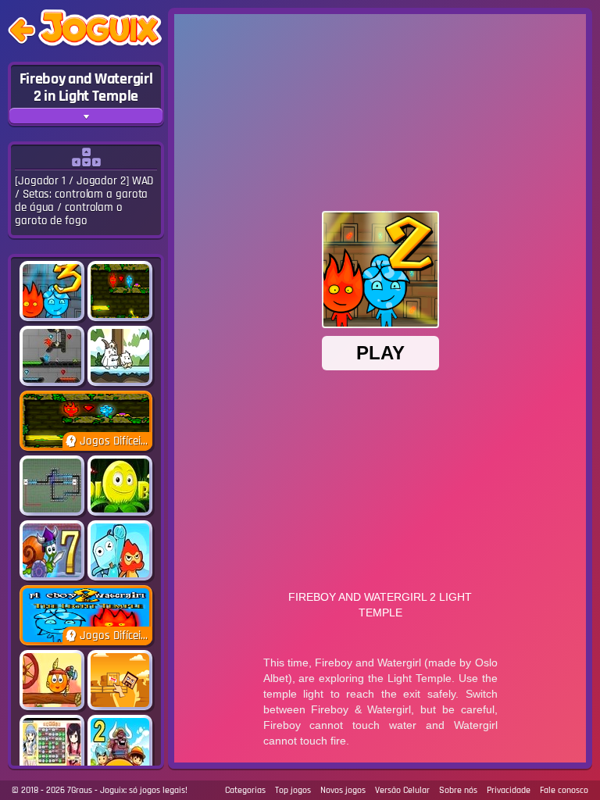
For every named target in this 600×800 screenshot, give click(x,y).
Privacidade (508, 790)
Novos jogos (343, 790)
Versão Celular (402, 790)
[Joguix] (100, 31)
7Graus (79, 790)
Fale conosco (564, 790)
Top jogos (293, 790)
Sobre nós (458, 790)
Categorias (245, 790)
